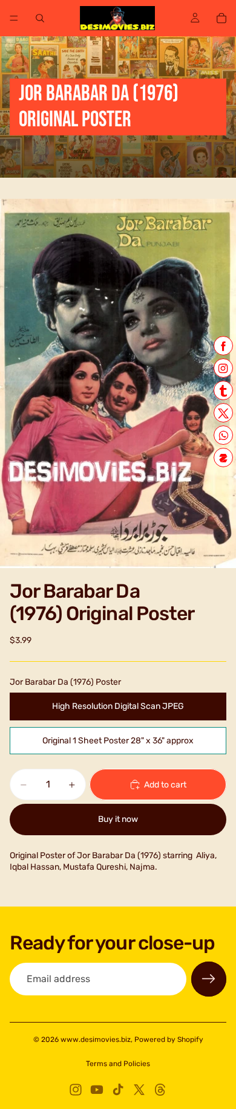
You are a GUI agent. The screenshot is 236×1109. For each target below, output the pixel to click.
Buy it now (118, 819)
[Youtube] (97, 1089)
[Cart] (221, 18)
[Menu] (14, 18)
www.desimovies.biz (96, 1039)
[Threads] (160, 1089)
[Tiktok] (118, 1089)
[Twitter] (139, 1089)
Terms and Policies (118, 1063)
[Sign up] (208, 979)
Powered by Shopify (168, 1039)
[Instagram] (75, 1089)
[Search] (40, 18)
